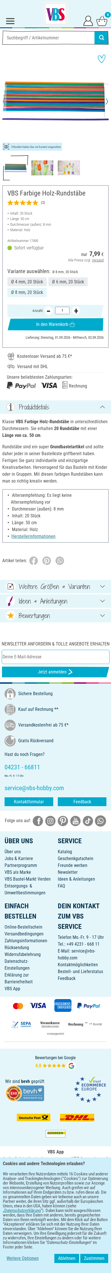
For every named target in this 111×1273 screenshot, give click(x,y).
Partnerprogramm (21, 865)
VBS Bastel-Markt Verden (28, 879)
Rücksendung (17, 947)
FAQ (61, 886)
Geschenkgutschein (75, 858)
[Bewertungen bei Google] (55, 1062)
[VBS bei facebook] (38, 820)
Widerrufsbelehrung (23, 954)
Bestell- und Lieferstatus (80, 971)
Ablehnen (66, 1258)
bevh (25, 1081)
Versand (98, 260)
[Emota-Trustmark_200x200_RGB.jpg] (90, 1089)
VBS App (12, 988)
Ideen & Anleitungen (76, 879)
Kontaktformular (29, 801)
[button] (8, 101)
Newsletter (68, 872)
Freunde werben (72, 865)
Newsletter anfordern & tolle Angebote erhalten (56, 644)
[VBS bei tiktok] (88, 820)
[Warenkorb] (102, 20)
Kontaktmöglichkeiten (78, 964)
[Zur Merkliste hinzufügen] (101, 59)
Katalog (65, 851)
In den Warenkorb (52, 324)
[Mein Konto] (88, 20)
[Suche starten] (101, 38)
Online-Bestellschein (23, 927)
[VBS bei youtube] (75, 820)
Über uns (13, 851)
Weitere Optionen (23, 1258)
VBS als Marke (18, 872)
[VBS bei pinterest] (63, 820)
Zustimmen (94, 1258)
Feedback (82, 801)
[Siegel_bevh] (24, 1093)
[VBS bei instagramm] (50, 820)
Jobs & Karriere (19, 858)
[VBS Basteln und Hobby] (55, 13)
